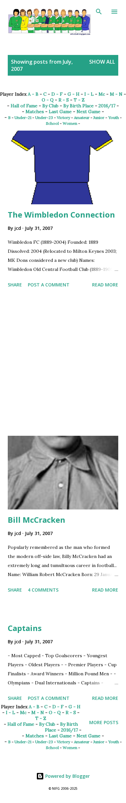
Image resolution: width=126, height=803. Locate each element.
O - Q (48, 100)
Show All (102, 61)
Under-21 (23, 117)
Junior (98, 117)
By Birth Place (78, 106)
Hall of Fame (24, 106)
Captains (25, 628)
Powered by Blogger (67, 776)
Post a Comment (48, 285)
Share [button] (15, 285)
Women (70, 123)
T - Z (79, 100)
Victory (63, 117)
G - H (73, 94)
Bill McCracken (36, 519)
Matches (35, 111)
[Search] (99, 12)
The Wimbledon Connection (61, 214)
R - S (63, 100)
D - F (57, 94)
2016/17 (107, 106)
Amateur (81, 117)
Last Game (60, 111)
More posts (103, 722)
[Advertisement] (63, 363)
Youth (113, 117)
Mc (102, 94)
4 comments (43, 590)
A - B (33, 94)
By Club (50, 106)
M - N (116, 94)
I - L (89, 94)
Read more (105, 285)
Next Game (88, 111)
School (52, 123)
